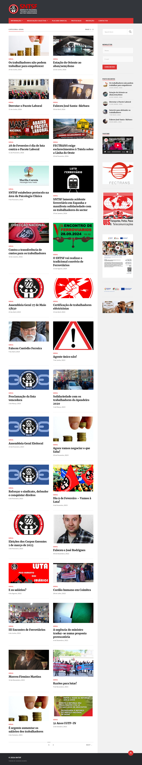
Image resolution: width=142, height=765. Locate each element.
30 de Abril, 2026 (59, 109)
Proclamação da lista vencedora (22, 398)
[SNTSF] (71, 9)
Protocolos (76, 21)
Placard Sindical (59, 21)
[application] (117, 145)
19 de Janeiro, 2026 (60, 213)
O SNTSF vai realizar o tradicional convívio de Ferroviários (68, 261)
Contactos (103, 21)
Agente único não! (65, 356)
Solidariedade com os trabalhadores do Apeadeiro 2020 (71, 400)
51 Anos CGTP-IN (64, 723)
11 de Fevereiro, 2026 (16, 153)
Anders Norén (21, 761)
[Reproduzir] (105, 152)
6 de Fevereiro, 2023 (16, 498)
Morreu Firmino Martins (25, 676)
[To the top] (130, 753)
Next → (89, 745)
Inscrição (90, 21)
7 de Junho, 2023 (59, 360)
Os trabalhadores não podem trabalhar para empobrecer (27, 64)
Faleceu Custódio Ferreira (25, 348)
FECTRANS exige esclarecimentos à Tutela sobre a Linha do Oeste (73, 149)
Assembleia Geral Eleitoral (26, 443)
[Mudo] (127, 152)
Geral (11, 59)
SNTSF (18, 757)
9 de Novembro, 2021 (60, 687)
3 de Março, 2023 (15, 403)
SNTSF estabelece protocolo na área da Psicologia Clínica (29, 194)
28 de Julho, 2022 (59, 593)
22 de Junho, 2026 (59, 69)
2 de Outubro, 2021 (60, 726)
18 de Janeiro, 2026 (16, 257)
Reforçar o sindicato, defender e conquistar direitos (28, 493)
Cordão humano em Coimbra (72, 590)
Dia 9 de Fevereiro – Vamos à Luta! (72, 500)
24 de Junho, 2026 (15, 69)
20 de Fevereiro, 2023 (61, 455)
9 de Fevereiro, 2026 (16, 199)
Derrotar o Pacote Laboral (25, 106)
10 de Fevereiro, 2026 (61, 156)
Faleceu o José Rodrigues (69, 550)
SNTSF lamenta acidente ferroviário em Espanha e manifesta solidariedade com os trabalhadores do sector (72, 205)
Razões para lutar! (65, 683)
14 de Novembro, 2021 (17, 680)
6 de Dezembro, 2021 (60, 640)
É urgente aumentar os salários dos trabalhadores (26, 729)
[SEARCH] (130, 32)
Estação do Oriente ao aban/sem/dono (67, 64)
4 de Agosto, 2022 (15, 593)
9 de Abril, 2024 (14, 352)
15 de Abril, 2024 (59, 312)
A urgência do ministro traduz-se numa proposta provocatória (69, 633)
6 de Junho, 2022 (15, 633)
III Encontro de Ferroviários (27, 629)
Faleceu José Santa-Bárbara (71, 106)
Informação (16, 21)
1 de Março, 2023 (59, 407)
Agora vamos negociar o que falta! (71, 450)
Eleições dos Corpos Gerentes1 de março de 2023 (28, 543)
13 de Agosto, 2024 (60, 269)
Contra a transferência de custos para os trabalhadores (27, 251)
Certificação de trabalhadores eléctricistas (72, 306)
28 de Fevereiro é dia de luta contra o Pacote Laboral (27, 147)
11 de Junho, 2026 (15, 109)
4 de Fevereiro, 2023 (60, 505)
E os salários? (17, 590)
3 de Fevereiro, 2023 (16, 548)
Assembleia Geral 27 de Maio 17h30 (27, 306)
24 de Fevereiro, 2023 (16, 447)
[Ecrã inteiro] (131, 152)
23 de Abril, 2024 (15, 312)
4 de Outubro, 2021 (16, 735)
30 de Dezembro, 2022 (61, 554)
